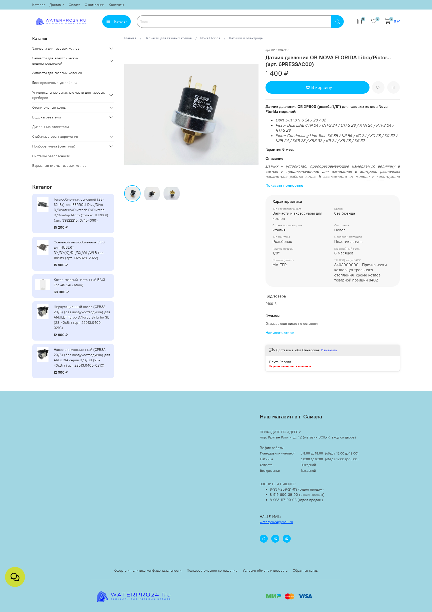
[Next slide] (251, 114)
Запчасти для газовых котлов (168, 38)
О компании (94, 5)
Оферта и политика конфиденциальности (148, 570)
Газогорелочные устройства (54, 82)
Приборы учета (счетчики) (54, 146)
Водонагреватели (46, 117)
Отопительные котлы (49, 107)
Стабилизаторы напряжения (55, 136)
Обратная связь (305, 570)
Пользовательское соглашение (212, 570)
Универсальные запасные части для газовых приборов (68, 95)
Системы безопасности (51, 156)
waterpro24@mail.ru (276, 522)
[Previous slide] (131, 114)
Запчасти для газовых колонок (57, 73)
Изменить (329, 350)
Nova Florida (210, 38)
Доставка (57, 5)
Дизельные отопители (50, 126)
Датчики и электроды (246, 38)
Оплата (74, 5)
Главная (130, 38)
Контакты (116, 5)
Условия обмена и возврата (265, 570)
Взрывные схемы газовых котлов (59, 165)
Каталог (38, 5)
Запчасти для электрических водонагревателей (55, 61)
